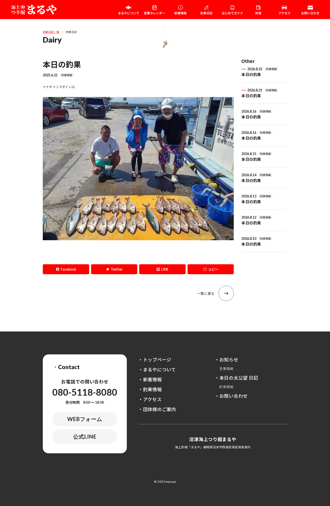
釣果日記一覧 (51, 32)
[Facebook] (66, 269)
